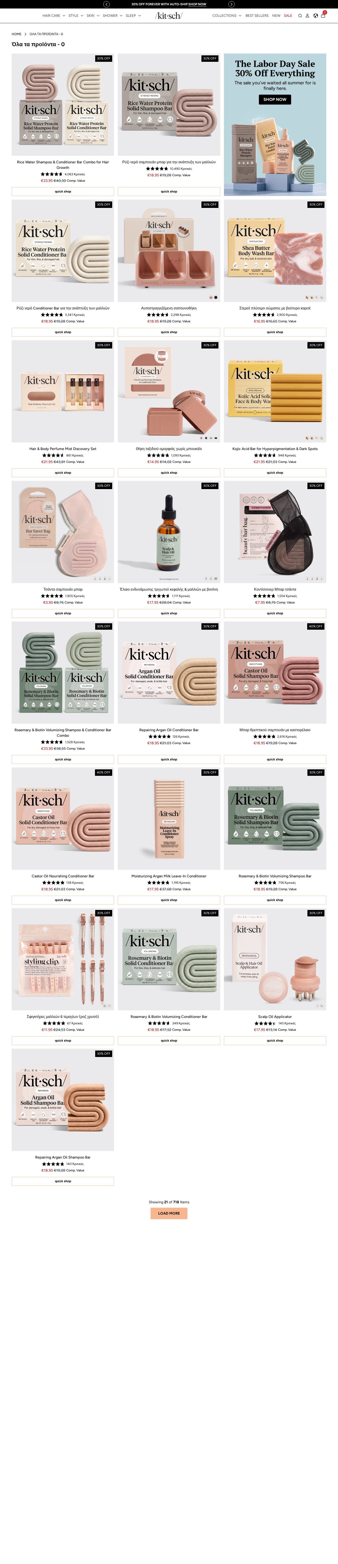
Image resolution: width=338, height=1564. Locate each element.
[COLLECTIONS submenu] (240, 15)
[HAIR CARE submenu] (64, 15)
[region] (169, 4)
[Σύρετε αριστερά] (106, 4)
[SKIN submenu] (98, 15)
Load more (169, 1213)
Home (16, 34)
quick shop (63, 191)
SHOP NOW (275, 99)
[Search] (300, 16)
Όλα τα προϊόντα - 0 (46, 34)
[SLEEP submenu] (139, 15)
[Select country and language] (315, 15)
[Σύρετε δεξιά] (231, 4)
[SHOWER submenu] (121, 15)
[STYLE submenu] (82, 15)
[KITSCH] (169, 15)
